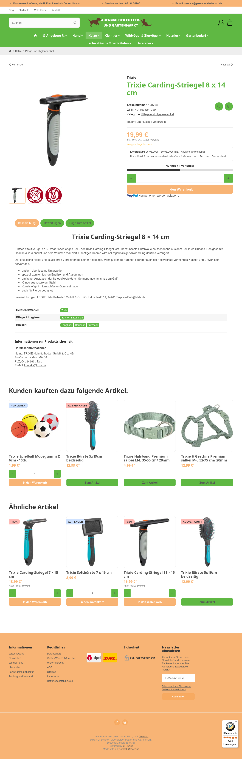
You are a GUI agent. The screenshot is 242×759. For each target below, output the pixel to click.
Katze (92, 35)
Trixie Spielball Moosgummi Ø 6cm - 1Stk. (34, 458)
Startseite (24, 10)
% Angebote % (54, 35)
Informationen (20, 647)
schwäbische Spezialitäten (109, 43)
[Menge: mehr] (228, 178)
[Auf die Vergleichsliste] (229, 106)
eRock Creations (129, 749)
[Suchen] (75, 23)
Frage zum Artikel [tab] (80, 223)
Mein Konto (40, 10)
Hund (76, 35)
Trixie (64, 310)
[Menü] (236, 722)
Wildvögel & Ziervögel (142, 35)
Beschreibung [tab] (27, 223)
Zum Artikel (92, 482)
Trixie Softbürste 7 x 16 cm (89, 572)
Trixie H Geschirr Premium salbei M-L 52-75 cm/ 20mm (204, 458)
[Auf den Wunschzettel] (219, 106)
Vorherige (17, 64)
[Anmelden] (221, 22)
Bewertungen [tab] (52, 223)
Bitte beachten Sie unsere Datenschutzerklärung (176, 687)
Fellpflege (96, 260)
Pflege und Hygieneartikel (157, 114)
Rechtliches (56, 647)
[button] (17, 195)
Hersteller (144, 43)
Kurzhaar (93, 325)
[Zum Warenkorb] (230, 22)
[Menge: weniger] (131, 178)
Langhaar (66, 325)
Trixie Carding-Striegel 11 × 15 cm (149, 574)
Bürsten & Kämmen (72, 317)
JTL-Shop (128, 745)
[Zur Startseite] (121, 22)
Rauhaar (80, 325)
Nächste (225, 64)
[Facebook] (117, 722)
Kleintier (111, 35)
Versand (154, 139)
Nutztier (172, 35)
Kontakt (56, 10)
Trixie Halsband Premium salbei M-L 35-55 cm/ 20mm (147, 458)
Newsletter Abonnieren (171, 649)
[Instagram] (125, 722)
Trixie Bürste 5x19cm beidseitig (84, 458)
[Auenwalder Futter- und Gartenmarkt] (35, 35)
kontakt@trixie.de (35, 365)
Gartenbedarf (196, 35)
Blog (11, 10)
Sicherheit (131, 647)
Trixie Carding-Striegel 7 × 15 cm (33, 574)
